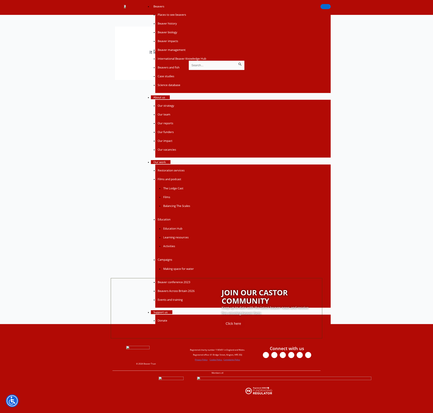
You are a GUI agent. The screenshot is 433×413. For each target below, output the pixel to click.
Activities (169, 246)
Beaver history (167, 23)
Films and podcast (169, 179)
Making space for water (178, 269)
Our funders (166, 132)
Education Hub (172, 228)
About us (159, 97)
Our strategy (166, 106)
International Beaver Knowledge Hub (182, 59)
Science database (169, 85)
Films (166, 197)
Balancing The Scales (176, 206)
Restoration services (171, 170)
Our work (159, 162)
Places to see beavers (172, 15)
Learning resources (176, 237)
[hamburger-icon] (326, 6)
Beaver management (172, 50)
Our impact (165, 141)
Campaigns (165, 260)
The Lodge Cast (173, 188)
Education (164, 219)
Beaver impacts (168, 41)
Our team (164, 114)
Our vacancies (167, 149)
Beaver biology (167, 32)
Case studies (166, 76)
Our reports (165, 123)
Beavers (158, 6)
